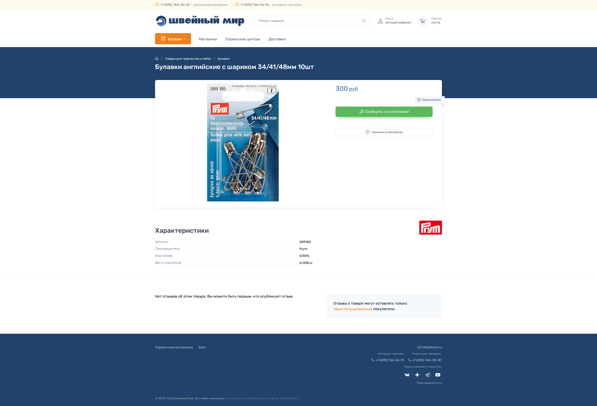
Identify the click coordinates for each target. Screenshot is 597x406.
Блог (202, 347)
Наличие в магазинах (387, 132)
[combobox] (311, 21)
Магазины (208, 39)
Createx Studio (289, 398)
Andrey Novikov (254, 398)
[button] (242, 142)
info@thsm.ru (432, 347)
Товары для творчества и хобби (188, 58)
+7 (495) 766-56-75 (254, 5)
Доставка (277, 39)
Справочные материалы (174, 347)
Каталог (175, 39)
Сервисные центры (242, 39)
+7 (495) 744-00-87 (175, 5)
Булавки (224, 58)
